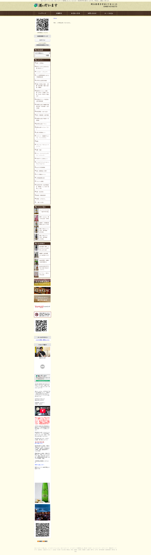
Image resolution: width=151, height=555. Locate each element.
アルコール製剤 (39, 181)
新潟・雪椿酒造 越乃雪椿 (42, 115)
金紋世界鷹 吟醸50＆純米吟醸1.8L (44, 261)
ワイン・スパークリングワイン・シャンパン (42, 154)
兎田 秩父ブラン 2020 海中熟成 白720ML (44, 237)
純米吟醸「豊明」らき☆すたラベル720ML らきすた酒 (44, 248)
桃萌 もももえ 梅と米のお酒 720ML (44, 217)
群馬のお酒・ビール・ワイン (42, 128)
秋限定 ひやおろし (41, 198)
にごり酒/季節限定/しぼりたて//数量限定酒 (42, 76)
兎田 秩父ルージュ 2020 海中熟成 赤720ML (44, 230)
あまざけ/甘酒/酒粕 (40, 167)
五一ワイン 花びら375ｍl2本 (44, 274)
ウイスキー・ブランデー (42, 71)
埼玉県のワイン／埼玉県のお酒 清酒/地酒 (42, 100)
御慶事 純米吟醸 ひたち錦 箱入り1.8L (43, 255)
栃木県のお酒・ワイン (41, 123)
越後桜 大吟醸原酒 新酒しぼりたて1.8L (44, 223)
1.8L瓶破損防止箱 (40, 178)
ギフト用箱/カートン (41, 174)
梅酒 (37, 141)
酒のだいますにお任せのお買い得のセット (42, 67)
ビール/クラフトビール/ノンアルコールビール (42, 163)
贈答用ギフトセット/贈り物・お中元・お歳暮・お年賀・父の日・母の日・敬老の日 (42, 93)
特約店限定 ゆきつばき (42, 111)
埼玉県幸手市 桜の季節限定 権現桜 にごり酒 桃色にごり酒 (42, 186)
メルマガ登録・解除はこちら (42, 339)
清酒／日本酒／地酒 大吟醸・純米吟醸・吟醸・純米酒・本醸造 (42, 85)
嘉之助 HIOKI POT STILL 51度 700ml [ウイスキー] (44, 268)
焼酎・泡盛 (38, 150)
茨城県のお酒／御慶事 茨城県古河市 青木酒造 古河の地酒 (42, 106)
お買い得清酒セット (41, 132)
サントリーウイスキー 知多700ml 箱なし (44, 211)
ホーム (55, 18)
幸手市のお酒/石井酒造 (41, 80)
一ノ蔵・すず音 (39, 202)
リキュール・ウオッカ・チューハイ (42, 145)
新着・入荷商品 (39, 63)
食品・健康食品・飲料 (41, 171)
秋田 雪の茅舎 (39, 191)
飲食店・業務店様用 (41, 195)
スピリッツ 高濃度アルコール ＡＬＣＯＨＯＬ (42, 136)
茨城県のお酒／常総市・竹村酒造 (42, 119)
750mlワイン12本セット (42, 158)
